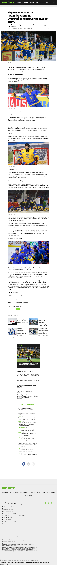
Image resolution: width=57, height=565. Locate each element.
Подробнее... (35, 561)
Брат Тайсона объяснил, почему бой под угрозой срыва (28, 455)
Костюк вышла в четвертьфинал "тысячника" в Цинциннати (26, 390)
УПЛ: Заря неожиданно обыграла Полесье (26, 386)
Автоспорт (30, 495)
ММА (25, 495)
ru (47, 2)
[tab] (23, 464)
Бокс (37, 2)
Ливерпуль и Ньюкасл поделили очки (27, 413)
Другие (48, 492)
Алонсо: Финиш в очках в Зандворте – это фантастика (26, 408)
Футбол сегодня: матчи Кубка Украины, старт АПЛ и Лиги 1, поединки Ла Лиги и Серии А (28, 375)
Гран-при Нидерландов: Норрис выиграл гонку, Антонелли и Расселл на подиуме (27, 424)
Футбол (26, 2)
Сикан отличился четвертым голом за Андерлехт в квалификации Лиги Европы (28, 364)
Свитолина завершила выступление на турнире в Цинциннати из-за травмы (28, 381)
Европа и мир (19, 306)
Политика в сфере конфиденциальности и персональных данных (15, 532)
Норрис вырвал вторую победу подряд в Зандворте (28, 434)
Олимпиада (20, 2)
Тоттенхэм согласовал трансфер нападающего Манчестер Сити (27, 418)
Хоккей (14, 306)
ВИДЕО (43, 492)
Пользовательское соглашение (8, 534)
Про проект (4, 528)
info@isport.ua (12, 506)
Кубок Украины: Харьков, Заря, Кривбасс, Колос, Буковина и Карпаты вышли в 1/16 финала (28, 396)
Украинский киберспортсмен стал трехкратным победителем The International (27, 445)
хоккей (17, 309)
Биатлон (32, 2)
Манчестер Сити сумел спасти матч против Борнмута (28, 439)
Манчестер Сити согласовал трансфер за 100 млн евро (26, 450)
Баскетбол (33, 492)
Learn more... (46, 562)
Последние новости (26, 405)
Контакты (4, 523)
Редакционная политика (7, 530)
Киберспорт (26, 492)
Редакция (4, 525)
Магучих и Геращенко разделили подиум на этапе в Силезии (27, 429)
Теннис (39, 492)
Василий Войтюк (28, 28)
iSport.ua (10, 306)
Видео (20, 345)
